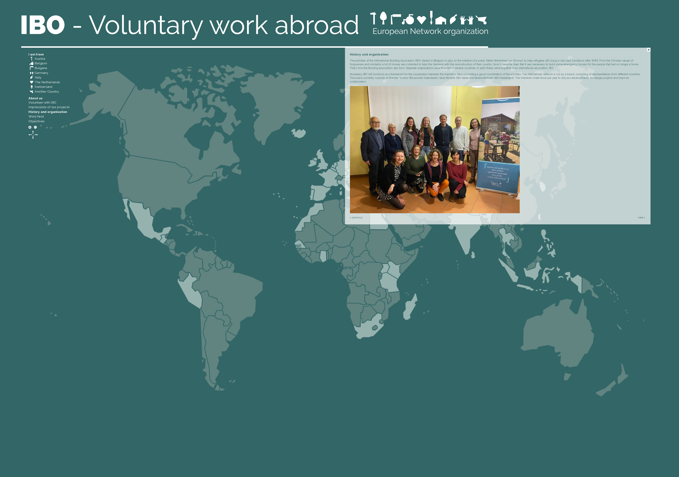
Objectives (36, 121)
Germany (38, 73)
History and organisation (47, 112)
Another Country (44, 91)
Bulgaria (38, 68)
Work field (36, 116)
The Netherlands (44, 82)
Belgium (38, 63)
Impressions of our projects (49, 107)
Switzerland (40, 87)
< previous (356, 217)
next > (642, 217)
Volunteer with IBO (42, 102)
